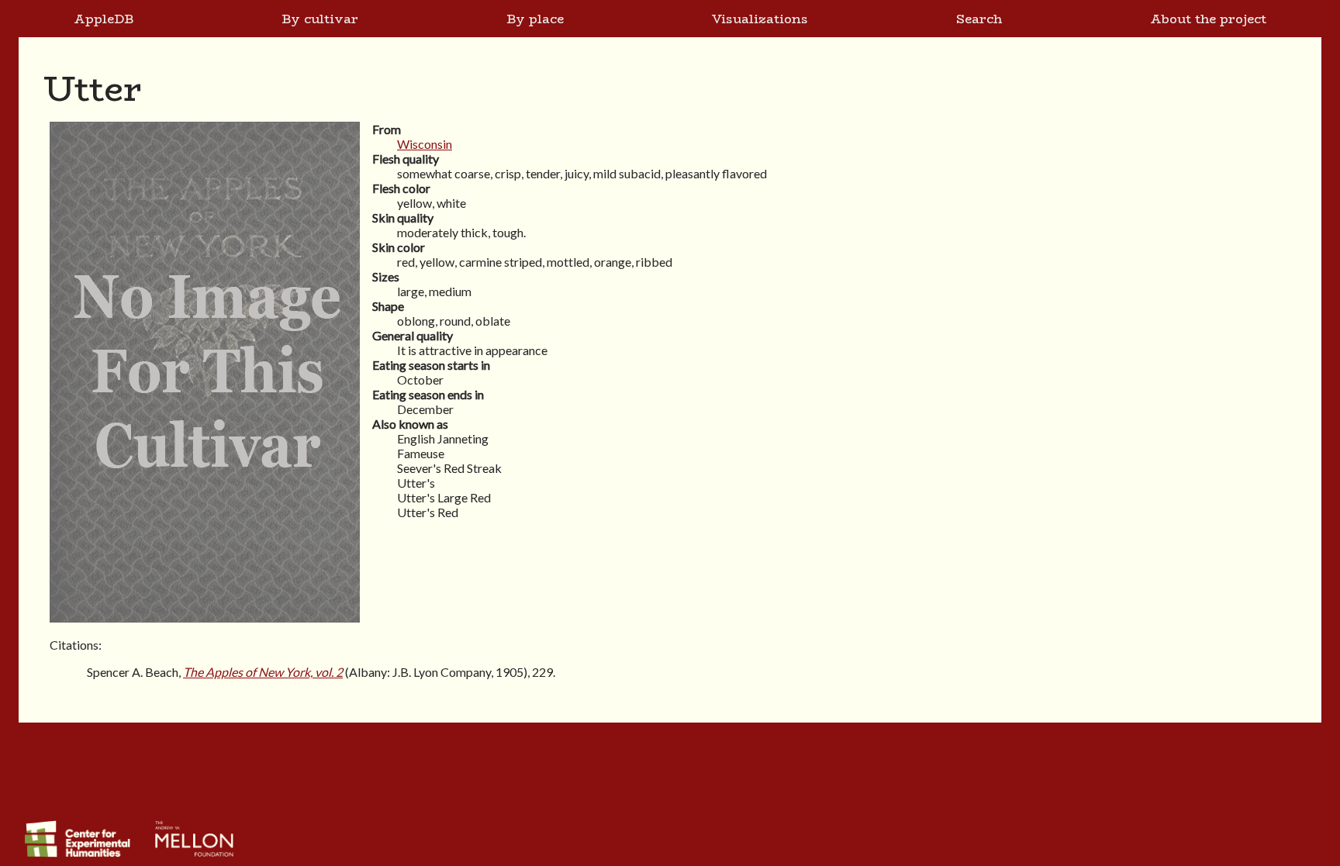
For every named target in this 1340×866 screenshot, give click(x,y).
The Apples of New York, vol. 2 (263, 671)
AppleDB (103, 19)
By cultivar (319, 19)
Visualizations (760, 19)
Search (979, 19)
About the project (1208, 19)
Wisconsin (424, 143)
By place (535, 19)
